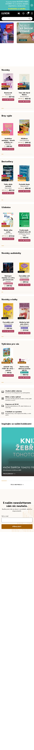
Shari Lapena (8, 188)
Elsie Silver (8, 94)
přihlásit (17, 526)
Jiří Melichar (22, 233)
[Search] (30, 19)
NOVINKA (4, 88)
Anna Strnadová (24, 96)
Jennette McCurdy (24, 326)
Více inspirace (16, 484)
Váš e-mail (5, 516)
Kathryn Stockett (24, 277)
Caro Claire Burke (24, 140)
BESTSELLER (5, 86)
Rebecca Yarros (24, 186)
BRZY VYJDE (5, 134)
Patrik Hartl (8, 144)
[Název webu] (6, 13)
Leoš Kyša (8, 281)
